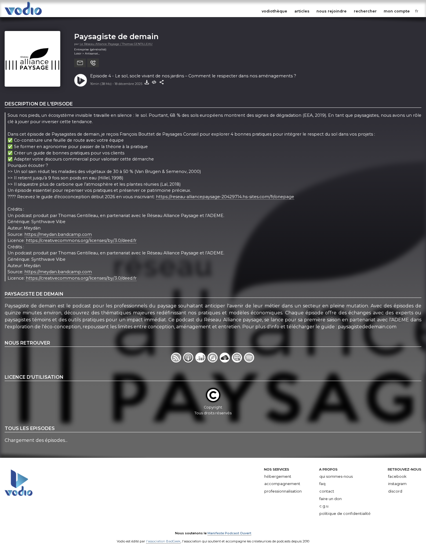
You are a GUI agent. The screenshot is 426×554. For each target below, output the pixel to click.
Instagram (397, 484)
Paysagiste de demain (116, 36)
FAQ (322, 484)
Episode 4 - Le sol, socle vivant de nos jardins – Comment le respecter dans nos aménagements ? (193, 76)
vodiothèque (274, 11)
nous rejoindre (331, 11)
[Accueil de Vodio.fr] (23, 15)
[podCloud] (226, 361)
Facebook (397, 476)
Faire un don (330, 498)
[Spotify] (249, 361)
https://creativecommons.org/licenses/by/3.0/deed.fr (81, 240)
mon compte (397, 11)
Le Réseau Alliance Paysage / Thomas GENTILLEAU (116, 43)
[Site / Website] (238, 361)
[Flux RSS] (177, 361)
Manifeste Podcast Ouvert (229, 533)
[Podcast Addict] (213, 361)
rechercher (365, 11)
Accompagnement (282, 484)
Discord (395, 491)
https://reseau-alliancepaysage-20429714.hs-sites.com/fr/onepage (225, 196)
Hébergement (277, 476)
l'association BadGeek (163, 541)
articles (302, 11)
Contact (326, 491)
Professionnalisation (283, 491)
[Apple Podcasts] (189, 361)
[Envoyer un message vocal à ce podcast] (93, 63)
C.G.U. (324, 506)
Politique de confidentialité (345, 513)
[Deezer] (201, 361)
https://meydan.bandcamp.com (58, 234)
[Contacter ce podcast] (80, 63)
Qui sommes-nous (336, 476)
